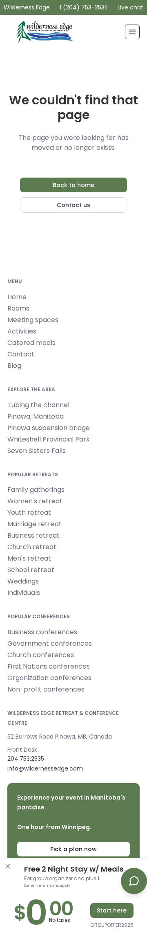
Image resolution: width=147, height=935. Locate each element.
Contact (20, 354)
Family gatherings (36, 489)
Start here (112, 910)
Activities (21, 331)
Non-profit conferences (46, 689)
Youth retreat (29, 512)
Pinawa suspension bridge (48, 428)
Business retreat (33, 535)
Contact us (73, 205)
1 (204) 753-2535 (84, 7)
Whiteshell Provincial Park (48, 439)
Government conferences (49, 643)
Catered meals (31, 342)
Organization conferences (49, 678)
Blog (14, 365)
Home (17, 297)
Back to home (73, 185)
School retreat (30, 570)
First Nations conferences (48, 666)
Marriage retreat (34, 524)
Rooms (18, 308)
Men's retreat (29, 558)
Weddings (23, 581)
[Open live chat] (134, 881)
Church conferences (40, 655)
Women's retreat (34, 501)
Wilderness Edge (27, 7)
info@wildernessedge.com (45, 768)
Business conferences (42, 632)
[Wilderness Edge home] (46, 32)
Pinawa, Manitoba (35, 416)
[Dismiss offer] (8, 866)
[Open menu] (132, 32)
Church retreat (31, 547)
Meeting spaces (32, 319)
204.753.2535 (25, 759)
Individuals (23, 592)
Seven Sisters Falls (36, 450)
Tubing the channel (38, 405)
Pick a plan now (73, 849)
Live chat (130, 7)
